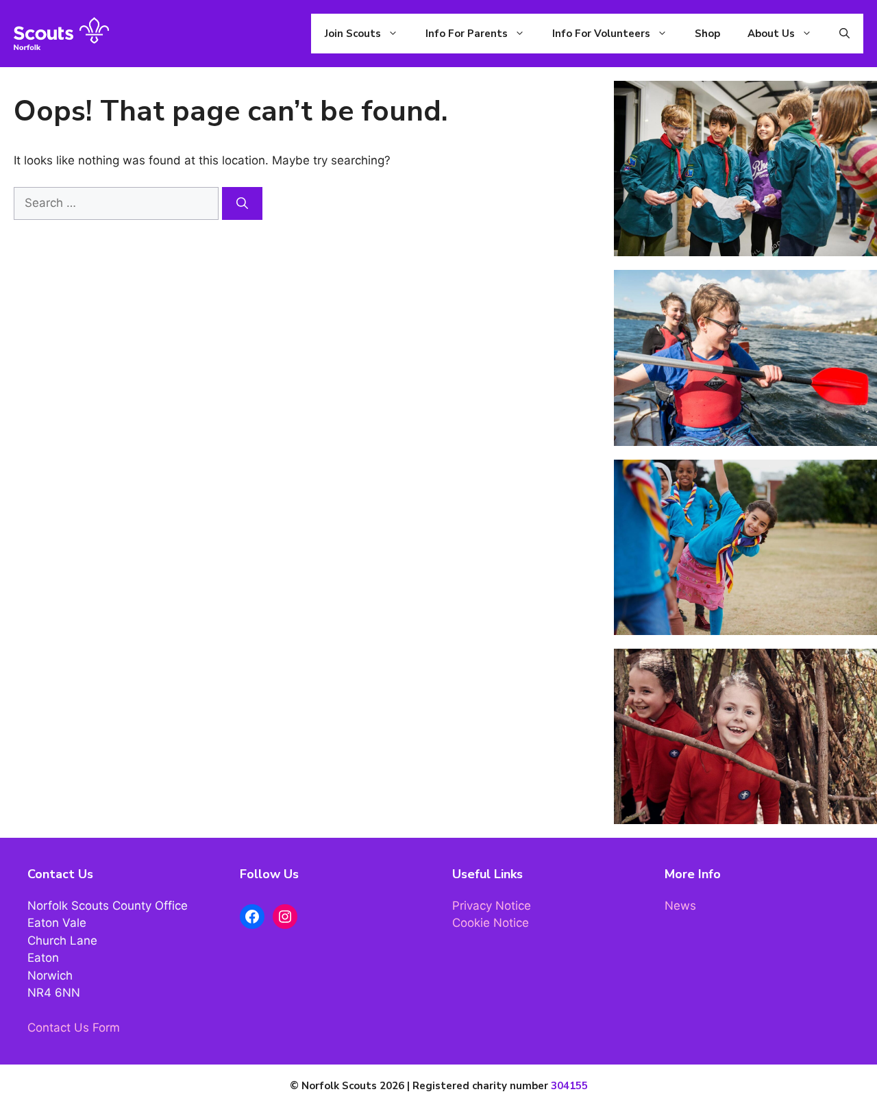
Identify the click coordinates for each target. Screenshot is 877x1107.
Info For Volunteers (601, 33)
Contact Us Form (73, 1027)
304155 (569, 1086)
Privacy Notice (491, 905)
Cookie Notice (490, 923)
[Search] (242, 203)
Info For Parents (466, 33)
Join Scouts (353, 33)
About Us (771, 33)
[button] (844, 33)
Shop (707, 33)
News (680, 905)
